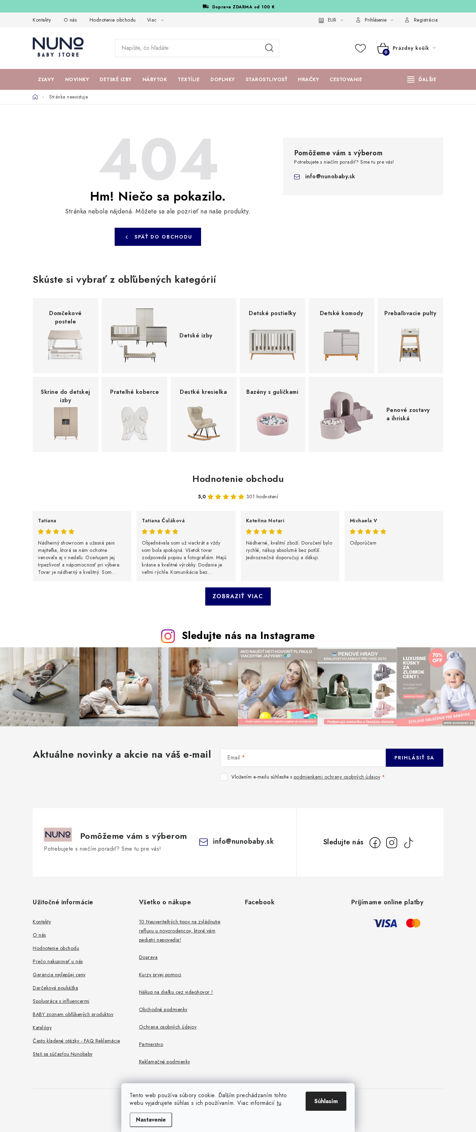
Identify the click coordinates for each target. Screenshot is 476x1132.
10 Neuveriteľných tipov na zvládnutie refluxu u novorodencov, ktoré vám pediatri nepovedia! (180, 930)
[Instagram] (391, 842)
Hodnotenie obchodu (113, 19)
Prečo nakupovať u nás (58, 961)
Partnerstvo (151, 1044)
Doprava (148, 957)
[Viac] (422, 79)
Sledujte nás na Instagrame (248, 635)
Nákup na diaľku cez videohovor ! (176, 992)
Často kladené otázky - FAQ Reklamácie (76, 1040)
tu (279, 1103)
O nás (70, 19)
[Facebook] (375, 842)
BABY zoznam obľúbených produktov (73, 1014)
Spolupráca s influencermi (61, 1001)
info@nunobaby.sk (330, 176)
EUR (332, 19)
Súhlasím (326, 1101)
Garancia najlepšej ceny (59, 974)
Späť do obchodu (163, 236)
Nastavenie (151, 1120)
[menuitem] (46, 79)
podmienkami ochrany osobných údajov (337, 776)
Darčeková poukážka (55, 987)
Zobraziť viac (238, 596)
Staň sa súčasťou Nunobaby (63, 1054)
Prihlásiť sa (414, 757)
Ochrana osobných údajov (168, 1026)
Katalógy (42, 1027)
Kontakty (42, 19)
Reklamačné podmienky (164, 1061)
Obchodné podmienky (163, 1009)
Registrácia (426, 19)
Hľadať (269, 48)
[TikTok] (408, 842)
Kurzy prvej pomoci (160, 974)
